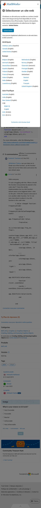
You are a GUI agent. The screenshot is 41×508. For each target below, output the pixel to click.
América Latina (7, 46)
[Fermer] (37, 4)
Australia (5, 94)
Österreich (25, 65)
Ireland (4, 77)
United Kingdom (27, 86)
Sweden (24, 71)
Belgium (5, 59)
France (4, 74)
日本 (3, 112)
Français (26, 83)
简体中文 (7, 106)
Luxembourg (6, 83)
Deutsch (26, 77)
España (4, 68)
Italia (4, 80)
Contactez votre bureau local (20, 122)
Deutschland (6, 65)
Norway (24, 62)
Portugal (24, 68)
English (25, 80)
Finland (4, 71)
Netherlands (26, 59)
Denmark (5, 62)
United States (6, 51)
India (4, 97)
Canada (4, 48)
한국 (3, 115)
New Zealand (6, 100)
